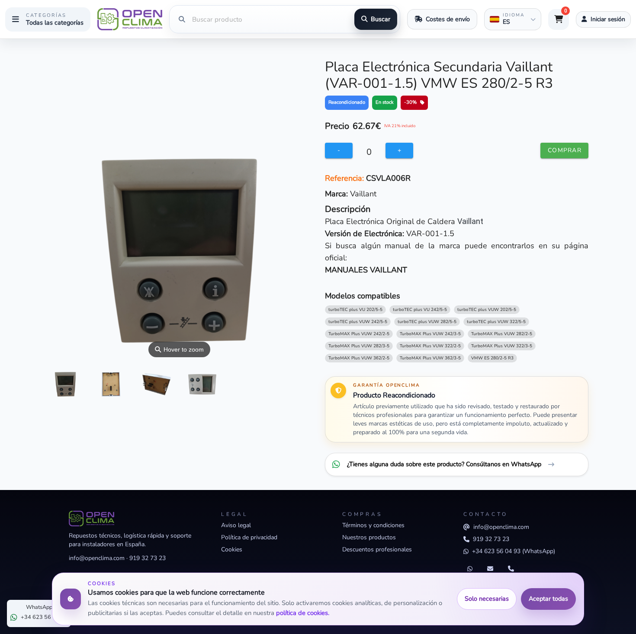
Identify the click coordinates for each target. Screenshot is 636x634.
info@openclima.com (97, 558)
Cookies (231, 549)
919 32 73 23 (147, 558)
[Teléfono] (511, 569)
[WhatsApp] (469, 569)
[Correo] (490, 569)
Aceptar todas (548, 598)
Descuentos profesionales (377, 549)
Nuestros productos (369, 537)
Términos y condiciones (373, 525)
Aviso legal (236, 525)
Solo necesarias (487, 598)
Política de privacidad (249, 537)
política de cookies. (302, 612)
